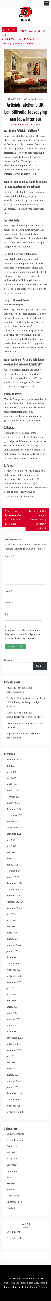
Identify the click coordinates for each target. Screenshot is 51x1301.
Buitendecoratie (15, 1140)
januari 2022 (13, 1087)
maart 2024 (12, 939)
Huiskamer (12, 1171)
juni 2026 (11, 772)
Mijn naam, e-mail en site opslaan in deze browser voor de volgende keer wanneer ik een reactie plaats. (24, 634)
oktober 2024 (13, 895)
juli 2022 (11, 1056)
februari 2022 (14, 1081)
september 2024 (15, 901)
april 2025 (12, 858)
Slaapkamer (13, 1195)
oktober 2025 (13, 821)
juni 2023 (11, 994)
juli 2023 (11, 988)
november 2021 (14, 1099)
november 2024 (15, 889)
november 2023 (14, 963)
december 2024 (14, 883)
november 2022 (15, 1037)
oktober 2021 (13, 1105)
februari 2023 (13, 1019)
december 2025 (14, 809)
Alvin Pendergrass (34, 99)
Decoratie (16, 124)
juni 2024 (11, 920)
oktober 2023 (13, 969)
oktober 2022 (13, 1044)
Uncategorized (14, 1202)
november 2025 (14, 815)
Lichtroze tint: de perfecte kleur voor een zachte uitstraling (14, 517)
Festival (11, 1152)
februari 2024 (14, 945)
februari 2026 (14, 796)
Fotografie (12, 1158)
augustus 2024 (14, 908)
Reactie (9, 556)
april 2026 (12, 784)
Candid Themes (38, 1287)
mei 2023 (11, 1000)
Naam (8, 591)
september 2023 (15, 976)
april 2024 (12, 932)
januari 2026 (13, 803)
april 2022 (12, 1068)
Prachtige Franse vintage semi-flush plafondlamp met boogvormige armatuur (26, 702)
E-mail (9, 602)
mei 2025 (11, 852)
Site (6, 614)
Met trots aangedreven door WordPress (24, 1283)
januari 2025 (13, 877)
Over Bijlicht (13, 1232)
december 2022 (14, 1031)
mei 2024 (11, 926)
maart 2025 (12, 864)
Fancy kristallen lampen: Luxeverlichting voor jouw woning (37, 519)
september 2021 (15, 1112)
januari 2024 (13, 951)
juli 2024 (11, 914)
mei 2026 (11, 778)
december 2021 (14, 1093)
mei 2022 (11, 1062)
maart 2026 (12, 790)
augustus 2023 (14, 982)
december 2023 (14, 957)
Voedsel (11, 1208)
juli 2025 (11, 840)
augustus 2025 (14, 833)
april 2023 (12, 1007)
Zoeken (8, 660)
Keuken (11, 1183)
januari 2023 (13, 1025)
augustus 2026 (14, 759)
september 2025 (15, 827)
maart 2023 (12, 1013)
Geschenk (12, 1164)
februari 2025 (13, 871)
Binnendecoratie (31, 124)
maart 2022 (12, 1075)
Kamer (10, 1177)
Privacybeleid (14, 1238)
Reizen (10, 1189)
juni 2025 (11, 846)
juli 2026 (11, 766)
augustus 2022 (14, 1050)
